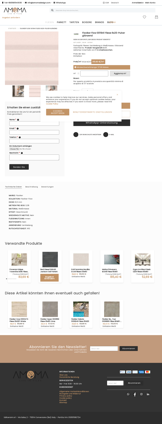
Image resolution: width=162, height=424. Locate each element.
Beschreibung (31, 187)
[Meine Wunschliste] (144, 17)
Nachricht (15, 153)
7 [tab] (14, 278)
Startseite (12, 28)
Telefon (14, 137)
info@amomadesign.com (39, 2)
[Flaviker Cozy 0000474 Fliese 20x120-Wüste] (19, 309)
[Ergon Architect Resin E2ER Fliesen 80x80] (143, 259)
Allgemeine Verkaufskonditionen (74, 391)
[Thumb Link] (18, 91)
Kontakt (63, 400)
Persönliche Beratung (69, 377)
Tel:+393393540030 (13, 2)
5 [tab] (11, 278)
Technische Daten (13, 187)
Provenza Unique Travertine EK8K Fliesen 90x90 (19, 270)
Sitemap (63, 402)
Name (14, 120)
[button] (106, 3)
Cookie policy (65, 398)
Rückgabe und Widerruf (70, 393)
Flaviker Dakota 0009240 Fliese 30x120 (80, 320)
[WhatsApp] (128, 394)
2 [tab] (7, 278)
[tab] (13, 186)
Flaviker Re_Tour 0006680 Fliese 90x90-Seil (111, 320)
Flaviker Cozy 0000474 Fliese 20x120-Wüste (18, 320)
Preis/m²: (77, 61)
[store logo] (15, 10)
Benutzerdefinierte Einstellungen (92, 112)
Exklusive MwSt (17, 326)
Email (13, 128)
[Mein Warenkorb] (156, 17)
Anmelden (136, 2)
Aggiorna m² (120, 73)
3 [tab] (9, 278)
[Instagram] (141, 394)
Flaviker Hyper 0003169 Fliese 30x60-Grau (49, 320)
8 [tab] (15, 278)
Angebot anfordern (11, 18)
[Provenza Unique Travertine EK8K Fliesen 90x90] (19, 259)
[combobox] (102, 10)
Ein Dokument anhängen (20, 146)
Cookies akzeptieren (57, 111)
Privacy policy (65, 396)
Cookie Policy (52, 103)
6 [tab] (13, 278)
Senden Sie (19, 166)
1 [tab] (6, 278)
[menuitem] (49, 22)
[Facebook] (135, 394)
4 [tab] (10, 278)
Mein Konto (150, 2)
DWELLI (112, 22)
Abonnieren (128, 348)
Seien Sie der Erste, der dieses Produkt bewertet (92, 39)
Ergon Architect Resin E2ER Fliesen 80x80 (142, 270)
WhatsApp (61, 2)
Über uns (63, 375)
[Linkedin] (148, 394)
